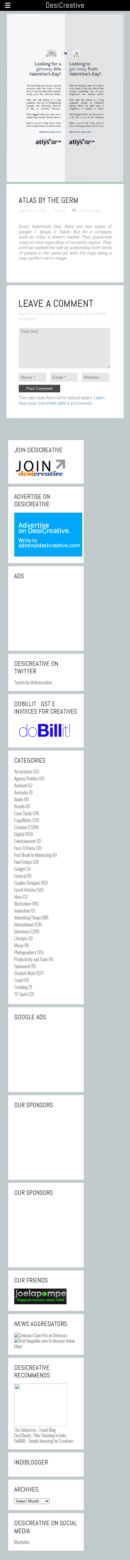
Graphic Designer (27, 882)
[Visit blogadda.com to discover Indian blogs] (46, 1346)
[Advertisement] (46, 614)
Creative (59, 211)
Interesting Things (27, 917)
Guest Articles (25, 889)
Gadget (19, 868)
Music (19, 945)
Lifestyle (20, 938)
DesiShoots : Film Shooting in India (40, 1435)
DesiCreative (65, 5)
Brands (19, 806)
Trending (20, 987)
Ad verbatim (23, 771)
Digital (19, 834)
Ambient (20, 785)
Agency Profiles (26, 778)
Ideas (18, 896)
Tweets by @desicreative (33, 682)
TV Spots (21, 994)
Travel (18, 980)
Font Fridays (23, 861)
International (23, 924)
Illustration (22, 903)
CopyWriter (22, 820)
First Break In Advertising (32, 854)
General (20, 875)
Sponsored (22, 966)
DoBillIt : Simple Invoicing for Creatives (43, 1440)
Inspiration (22, 910)
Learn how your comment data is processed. (62, 400)
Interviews (22, 931)
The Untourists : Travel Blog (35, 1429)
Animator (21, 792)
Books (18, 799)
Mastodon (21, 1542)
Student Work (24, 973)
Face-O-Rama (24, 848)
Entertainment (25, 841)
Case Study (23, 813)
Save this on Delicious (50, 1335)
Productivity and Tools (31, 959)
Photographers (25, 952)
